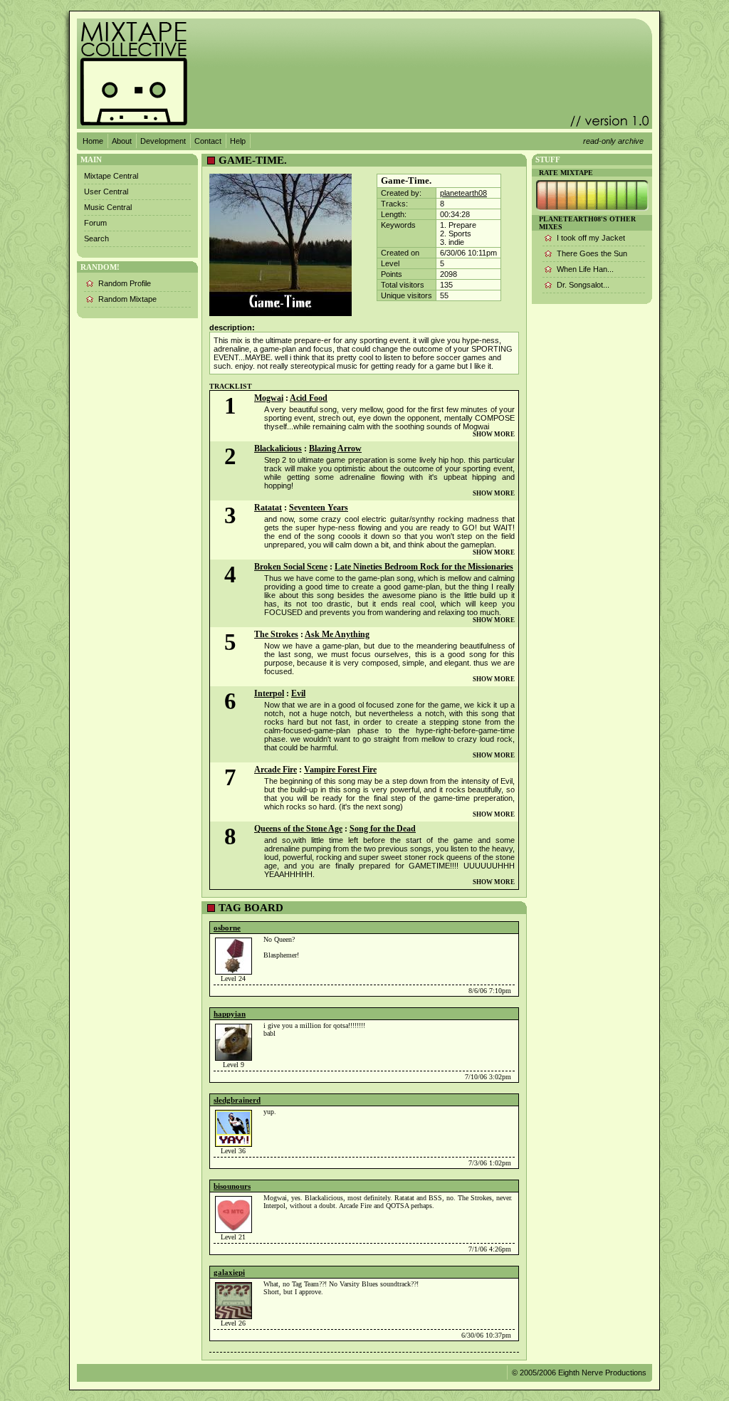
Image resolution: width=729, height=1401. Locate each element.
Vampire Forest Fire (340, 770)
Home (93, 141)
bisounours (232, 1186)
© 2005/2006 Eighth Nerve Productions (579, 1372)
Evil (298, 693)
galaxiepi (229, 1272)
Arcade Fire (275, 770)
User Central (106, 191)
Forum (95, 223)
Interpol (269, 693)
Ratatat (268, 508)
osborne (227, 927)
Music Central (108, 207)
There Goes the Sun (592, 253)
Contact (207, 141)
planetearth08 (463, 193)
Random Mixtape (127, 299)
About (122, 141)
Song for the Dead (383, 829)
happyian (230, 1013)
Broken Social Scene (290, 567)
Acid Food (308, 398)
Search (96, 238)
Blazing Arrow (335, 448)
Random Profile (124, 283)
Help (238, 141)
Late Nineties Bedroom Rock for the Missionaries (424, 567)
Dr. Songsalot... (583, 284)
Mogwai (268, 398)
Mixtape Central (111, 176)
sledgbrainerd (237, 1100)
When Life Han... (585, 269)
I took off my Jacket (591, 238)
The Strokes (276, 634)
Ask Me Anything (337, 634)
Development (163, 141)
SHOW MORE (494, 434)
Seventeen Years (318, 508)
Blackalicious (278, 448)
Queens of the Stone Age (298, 829)
